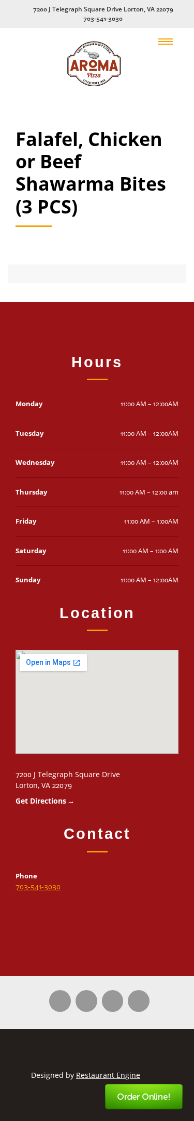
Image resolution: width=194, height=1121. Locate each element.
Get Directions (41, 801)
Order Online (144, 1097)
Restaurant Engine (108, 1075)
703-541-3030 (103, 18)
